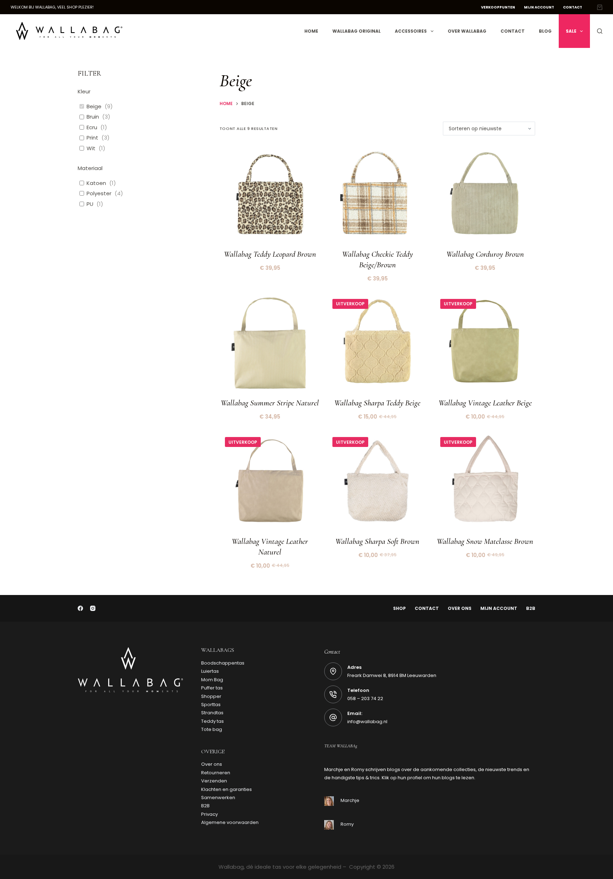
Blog (545, 31)
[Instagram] (92, 608)
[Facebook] (80, 608)
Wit (91, 148)
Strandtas (212, 712)
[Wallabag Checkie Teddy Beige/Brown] (377, 194)
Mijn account (539, 7)
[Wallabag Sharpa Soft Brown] (377, 482)
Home (311, 31)
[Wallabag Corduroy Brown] (485, 194)
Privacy (209, 814)
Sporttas (211, 704)
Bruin (93, 116)
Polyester (99, 193)
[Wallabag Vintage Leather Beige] (485, 344)
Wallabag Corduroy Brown (485, 254)
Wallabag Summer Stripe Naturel (270, 403)
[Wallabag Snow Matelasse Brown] (485, 482)
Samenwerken (218, 797)
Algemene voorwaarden (230, 822)
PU (90, 204)
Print (92, 137)
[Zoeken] (599, 31)
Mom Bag (212, 679)
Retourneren (215, 772)
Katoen (96, 183)
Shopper (211, 696)
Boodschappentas (222, 663)
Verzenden (214, 780)
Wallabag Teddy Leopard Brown (270, 254)
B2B (530, 608)
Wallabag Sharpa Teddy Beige (377, 403)
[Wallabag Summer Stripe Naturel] (270, 344)
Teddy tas (212, 721)
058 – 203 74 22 (365, 698)
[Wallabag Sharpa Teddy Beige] (377, 344)
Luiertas (210, 671)
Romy (347, 824)
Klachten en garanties (226, 789)
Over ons (459, 608)
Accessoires (411, 31)
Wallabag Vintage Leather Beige (485, 403)
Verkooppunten (498, 7)
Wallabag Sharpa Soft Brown (377, 541)
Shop (399, 608)
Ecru (92, 127)
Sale (571, 31)
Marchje (350, 800)
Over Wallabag (467, 31)
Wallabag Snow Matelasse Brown (485, 541)
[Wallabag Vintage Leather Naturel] (270, 482)
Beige (94, 106)
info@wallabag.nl (367, 721)
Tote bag (211, 729)
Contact (572, 7)
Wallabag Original (356, 31)
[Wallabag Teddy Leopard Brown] (270, 194)
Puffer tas (212, 687)
